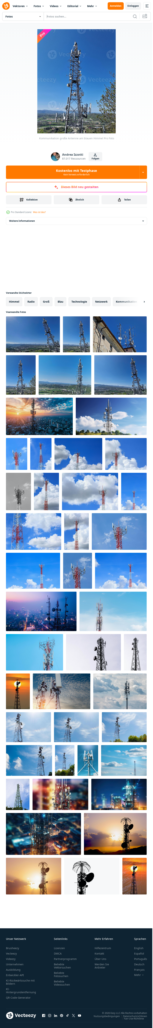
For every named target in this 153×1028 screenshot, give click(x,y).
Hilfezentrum (103, 948)
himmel (14, 301)
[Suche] (135, 16)
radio (31, 301)
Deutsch (136, 964)
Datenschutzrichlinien (132, 1016)
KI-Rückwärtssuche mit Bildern (20, 982)
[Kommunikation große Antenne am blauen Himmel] (33, 334)
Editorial (72, 6)
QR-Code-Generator (18, 997)
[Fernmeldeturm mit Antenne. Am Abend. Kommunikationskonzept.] (18, 691)
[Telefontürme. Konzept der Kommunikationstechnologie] (87, 760)
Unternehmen (15, 964)
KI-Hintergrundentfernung (21, 990)
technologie (79, 301)
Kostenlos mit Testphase (76, 172)
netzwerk (101, 301)
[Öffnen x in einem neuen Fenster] (73, 1015)
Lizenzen (59, 948)
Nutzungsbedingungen (104, 1016)
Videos (54, 6)
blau (60, 301)
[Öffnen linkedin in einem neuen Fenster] (55, 1015)
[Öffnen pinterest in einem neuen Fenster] (61, 1015)
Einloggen (133, 5)
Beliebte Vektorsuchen (62, 966)
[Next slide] (138, 301)
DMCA (58, 953)
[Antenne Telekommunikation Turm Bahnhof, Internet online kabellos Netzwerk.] (39, 416)
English (136, 948)
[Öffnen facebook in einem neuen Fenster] (43, 1015)
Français (136, 969)
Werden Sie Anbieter (102, 966)
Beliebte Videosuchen (62, 983)
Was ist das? (39, 212)
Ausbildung (13, 969)
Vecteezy (11, 953)
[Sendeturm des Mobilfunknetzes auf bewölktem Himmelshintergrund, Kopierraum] (120, 691)
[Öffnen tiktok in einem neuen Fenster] (67, 1015)
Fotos (37, 6)
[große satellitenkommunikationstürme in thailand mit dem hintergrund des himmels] (28, 727)
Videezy (10, 959)
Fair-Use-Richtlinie (131, 1018)
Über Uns (100, 959)
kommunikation (126, 301)
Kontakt (99, 953)
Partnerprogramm (65, 959)
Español (136, 953)
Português (137, 959)
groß (46, 301)
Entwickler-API (15, 975)
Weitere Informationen (22, 220)
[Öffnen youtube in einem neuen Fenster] (79, 1015)
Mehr (90, 6)
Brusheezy (12, 948)
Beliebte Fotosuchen (61, 974)
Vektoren (19, 6)
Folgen (95, 158)
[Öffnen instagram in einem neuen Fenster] (49, 1015)
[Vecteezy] (6, 6)
